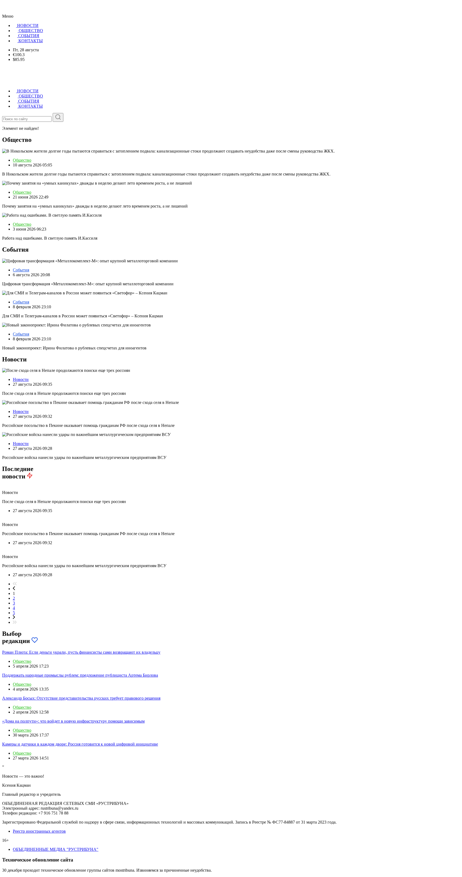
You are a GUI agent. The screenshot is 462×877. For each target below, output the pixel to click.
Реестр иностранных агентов (39, 831)
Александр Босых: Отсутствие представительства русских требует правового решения (81, 698)
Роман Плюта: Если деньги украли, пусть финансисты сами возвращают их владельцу (81, 652)
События (21, 270)
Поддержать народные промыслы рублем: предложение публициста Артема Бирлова (80, 675)
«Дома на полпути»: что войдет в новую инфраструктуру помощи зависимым (73, 721)
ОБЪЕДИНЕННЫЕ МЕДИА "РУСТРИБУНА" (55, 849)
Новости (21, 379)
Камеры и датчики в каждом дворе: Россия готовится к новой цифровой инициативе (80, 744)
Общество (22, 160)
